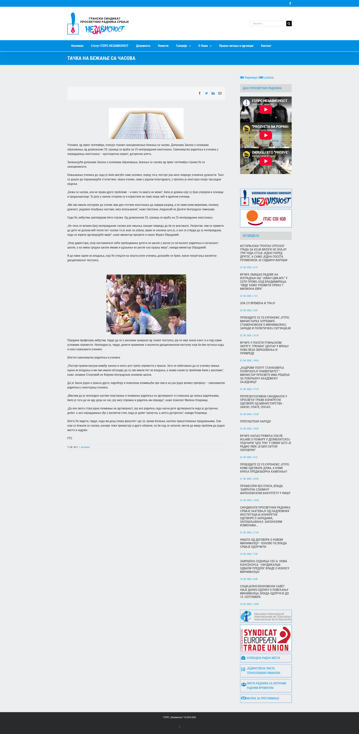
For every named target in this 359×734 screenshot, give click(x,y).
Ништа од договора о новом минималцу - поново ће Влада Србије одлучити (263, 543)
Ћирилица (250, 77)
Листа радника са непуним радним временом (266, 686)
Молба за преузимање (263, 698)
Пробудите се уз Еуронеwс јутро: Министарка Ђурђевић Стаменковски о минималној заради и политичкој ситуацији (265, 323)
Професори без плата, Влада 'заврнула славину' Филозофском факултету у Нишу (265, 489)
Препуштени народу (255, 421)
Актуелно (85, 447)
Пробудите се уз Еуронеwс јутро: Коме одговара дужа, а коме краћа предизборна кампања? (265, 468)
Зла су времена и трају (257, 303)
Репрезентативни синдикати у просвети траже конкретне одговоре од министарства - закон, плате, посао (263, 402)
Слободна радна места (263, 658)
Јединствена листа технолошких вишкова (263, 671)
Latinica (268, 77)
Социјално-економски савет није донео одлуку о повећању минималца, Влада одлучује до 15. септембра (264, 592)
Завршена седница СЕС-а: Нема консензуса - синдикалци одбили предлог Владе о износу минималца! (264, 566)
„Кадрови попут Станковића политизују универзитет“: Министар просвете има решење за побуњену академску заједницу (265, 375)
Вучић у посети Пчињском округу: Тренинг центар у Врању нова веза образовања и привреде (264, 348)
